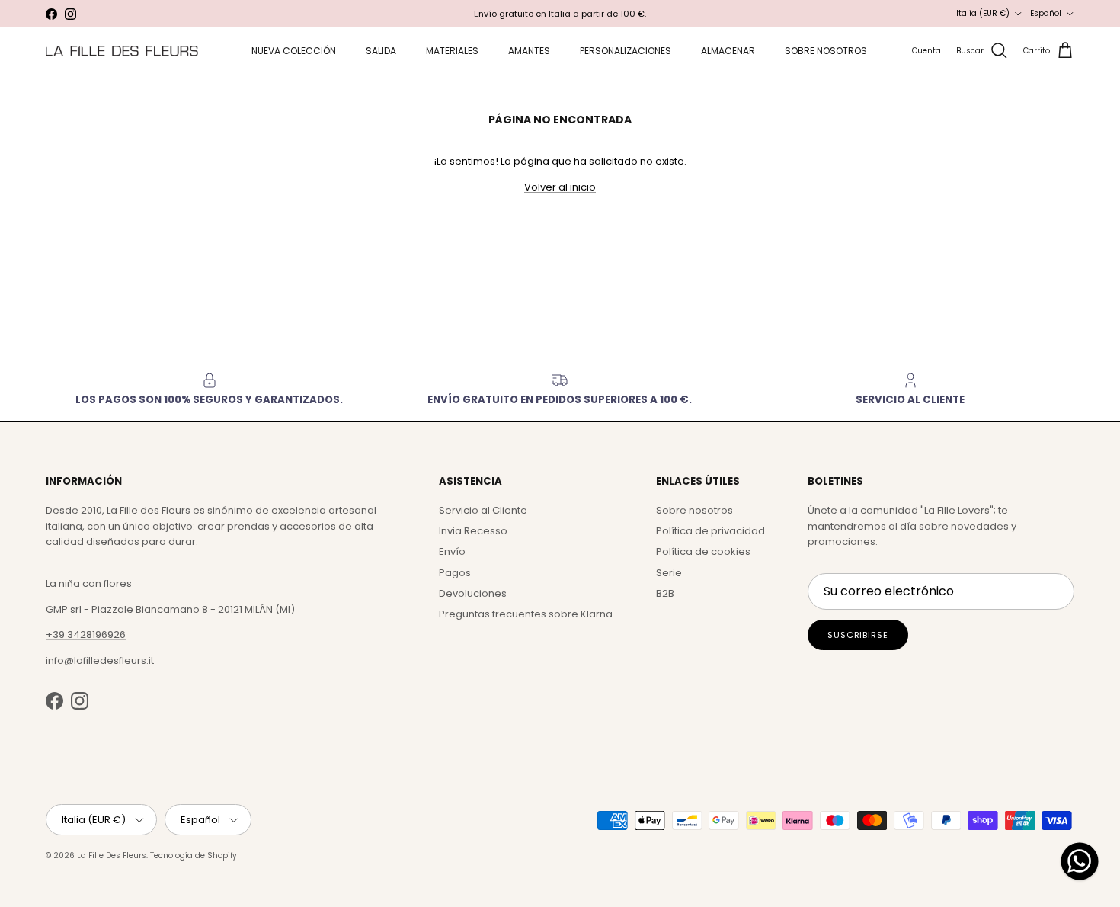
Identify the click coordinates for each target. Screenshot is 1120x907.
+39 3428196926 (86, 634)
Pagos (455, 573)
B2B (665, 593)
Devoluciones (473, 593)
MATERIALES (452, 50)
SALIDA (381, 50)
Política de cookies (703, 551)
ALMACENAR (728, 50)
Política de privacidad (710, 531)
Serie (669, 573)
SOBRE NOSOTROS (826, 50)
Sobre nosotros (694, 510)
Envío (452, 551)
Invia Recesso (473, 531)
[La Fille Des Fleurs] (122, 51)
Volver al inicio (560, 187)
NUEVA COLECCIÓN (293, 50)
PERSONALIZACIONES (625, 50)
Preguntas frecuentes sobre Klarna (526, 614)
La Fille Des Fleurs (111, 855)
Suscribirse (857, 635)
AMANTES (529, 50)
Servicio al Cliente (483, 510)
